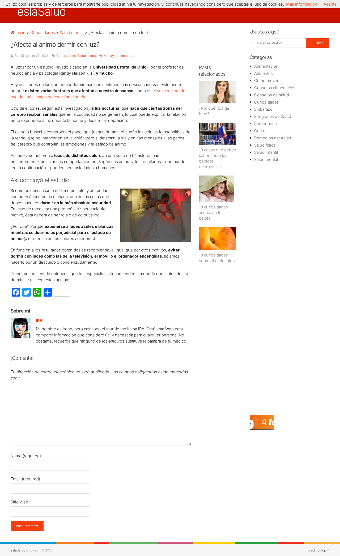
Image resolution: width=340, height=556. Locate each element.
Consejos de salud (271, 94)
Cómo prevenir (268, 80)
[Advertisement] (289, 251)
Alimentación (266, 66)
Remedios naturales (272, 137)
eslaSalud (41, 11)
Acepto (330, 4)
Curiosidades (42, 32)
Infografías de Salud (272, 116)
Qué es (260, 130)
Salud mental (72, 32)
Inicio (20, 32)
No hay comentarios (118, 56)
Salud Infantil (266, 152)
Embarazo (263, 109)
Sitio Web (19, 501)
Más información (301, 4)
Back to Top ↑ (318, 550)
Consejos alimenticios (274, 87)
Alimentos (263, 73)
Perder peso (265, 123)
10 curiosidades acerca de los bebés (213, 212)
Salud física (264, 145)
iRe (16, 56)
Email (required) (25, 478)
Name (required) (26, 455)
